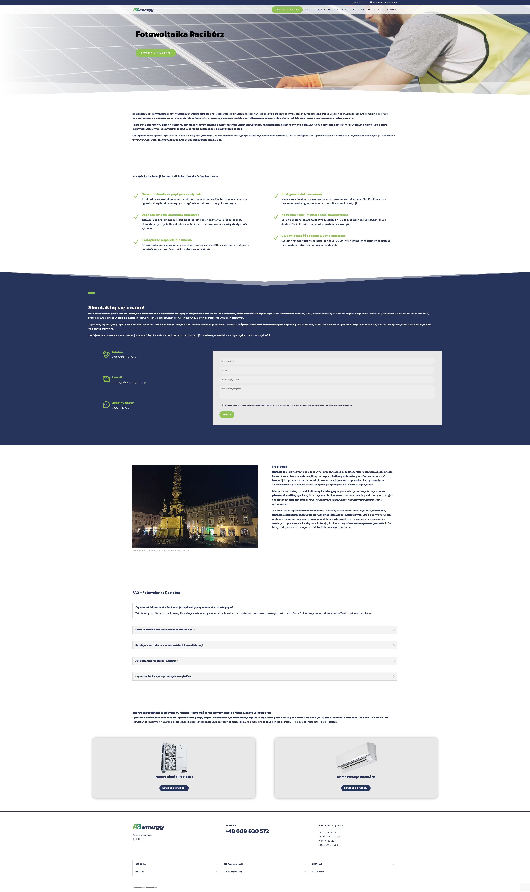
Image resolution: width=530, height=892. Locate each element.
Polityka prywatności (142, 835)
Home (307, 10)
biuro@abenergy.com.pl (129, 382)
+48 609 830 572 (124, 357)
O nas (371, 10)
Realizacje (358, 10)
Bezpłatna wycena (287, 10)
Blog (381, 10)
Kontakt (392, 10)
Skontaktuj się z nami (155, 53)
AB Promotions (151, 887)
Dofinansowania (338, 10)
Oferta (318, 10)
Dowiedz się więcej (174, 788)
